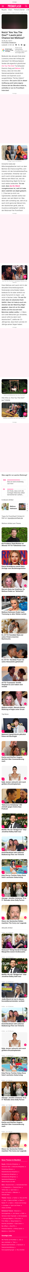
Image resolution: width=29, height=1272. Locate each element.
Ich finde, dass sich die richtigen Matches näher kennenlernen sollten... (16, 493)
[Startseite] (14, 6)
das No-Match (15, 186)
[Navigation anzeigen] (3, 6)
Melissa (18, 68)
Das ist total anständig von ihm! (15, 483)
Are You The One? (8, 66)
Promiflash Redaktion (9, 42)
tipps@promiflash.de (15, 518)
